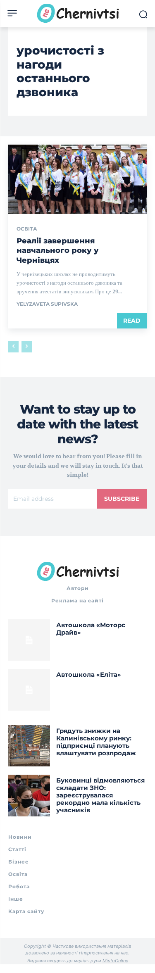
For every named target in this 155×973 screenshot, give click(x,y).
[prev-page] (13, 346)
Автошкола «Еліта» (88, 674)
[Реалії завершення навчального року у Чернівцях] (77, 179)
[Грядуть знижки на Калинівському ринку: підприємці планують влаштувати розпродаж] (29, 746)
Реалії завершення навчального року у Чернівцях (58, 250)
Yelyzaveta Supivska (47, 304)
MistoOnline (115, 960)
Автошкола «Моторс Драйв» (90, 628)
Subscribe (121, 498)
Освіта (27, 228)
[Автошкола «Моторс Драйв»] (29, 640)
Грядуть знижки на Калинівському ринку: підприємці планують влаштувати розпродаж (96, 742)
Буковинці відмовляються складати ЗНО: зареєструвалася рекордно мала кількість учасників (100, 795)
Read (132, 320)
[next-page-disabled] (26, 346)
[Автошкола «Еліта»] (29, 690)
